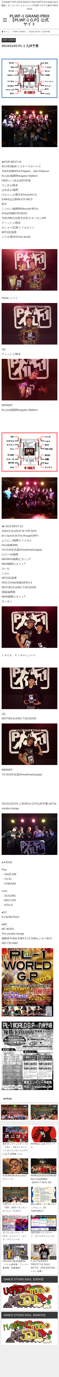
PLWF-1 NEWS (9, 40)
